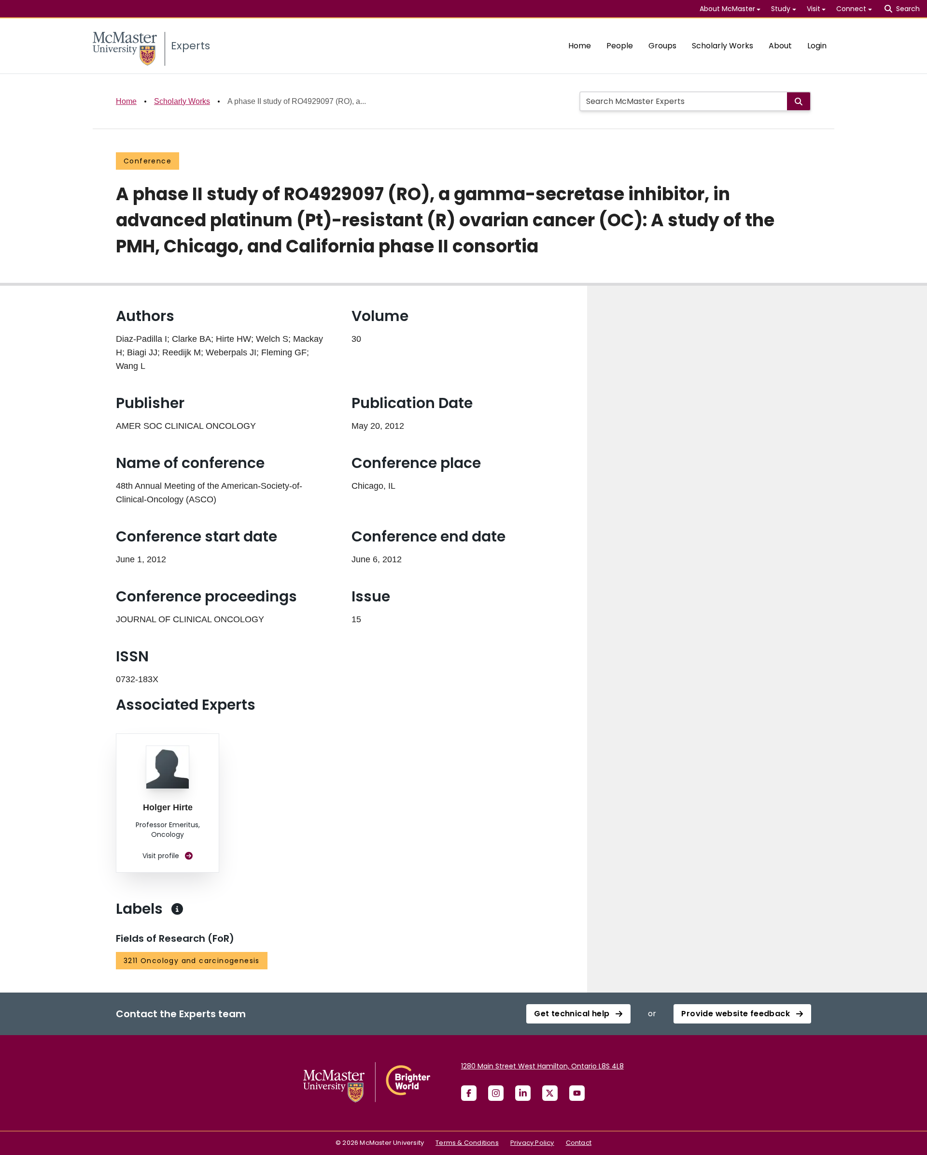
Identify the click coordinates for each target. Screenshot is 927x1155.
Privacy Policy (532, 1142)
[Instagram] (496, 1093)
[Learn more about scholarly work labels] (177, 909)
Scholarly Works (722, 45)
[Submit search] (798, 101)
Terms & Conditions (467, 1142)
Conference (147, 161)
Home (579, 45)
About (780, 45)
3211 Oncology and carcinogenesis (192, 960)
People (619, 45)
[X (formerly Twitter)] (550, 1093)
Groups (662, 45)
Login (817, 45)
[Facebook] (469, 1093)
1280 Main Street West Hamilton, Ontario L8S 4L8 (542, 1066)
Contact (578, 1142)
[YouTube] (577, 1093)
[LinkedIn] (523, 1093)
